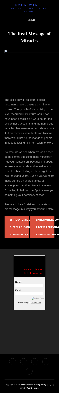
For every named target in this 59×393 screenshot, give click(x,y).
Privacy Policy (40, 384)
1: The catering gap (19, 220)
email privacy (36, 302)
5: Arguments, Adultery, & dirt (19, 234)
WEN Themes (33, 388)
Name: (18, 282)
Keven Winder (29, 5)
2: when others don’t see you (45, 220)
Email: (18, 290)
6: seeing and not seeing (45, 234)
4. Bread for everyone (45, 227)
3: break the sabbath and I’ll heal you (19, 227)
